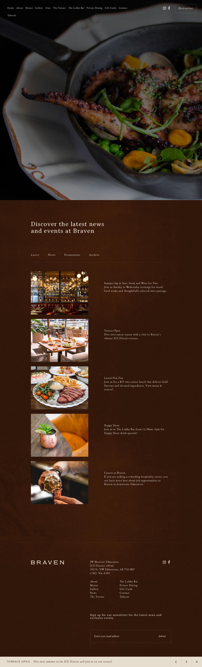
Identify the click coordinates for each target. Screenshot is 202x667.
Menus (29, 8)
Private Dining (94, 8)
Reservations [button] (185, 8)
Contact (123, 8)
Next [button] (186, 662)
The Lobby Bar (76, 8)
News (48, 8)
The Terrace (59, 8)
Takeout (11, 15)
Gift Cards (110, 8)
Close (197, 662)
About (19, 8)
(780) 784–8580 (100, 573)
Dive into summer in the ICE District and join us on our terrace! (59, 661)
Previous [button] (176, 662)
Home (10, 8)
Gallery (39, 8)
